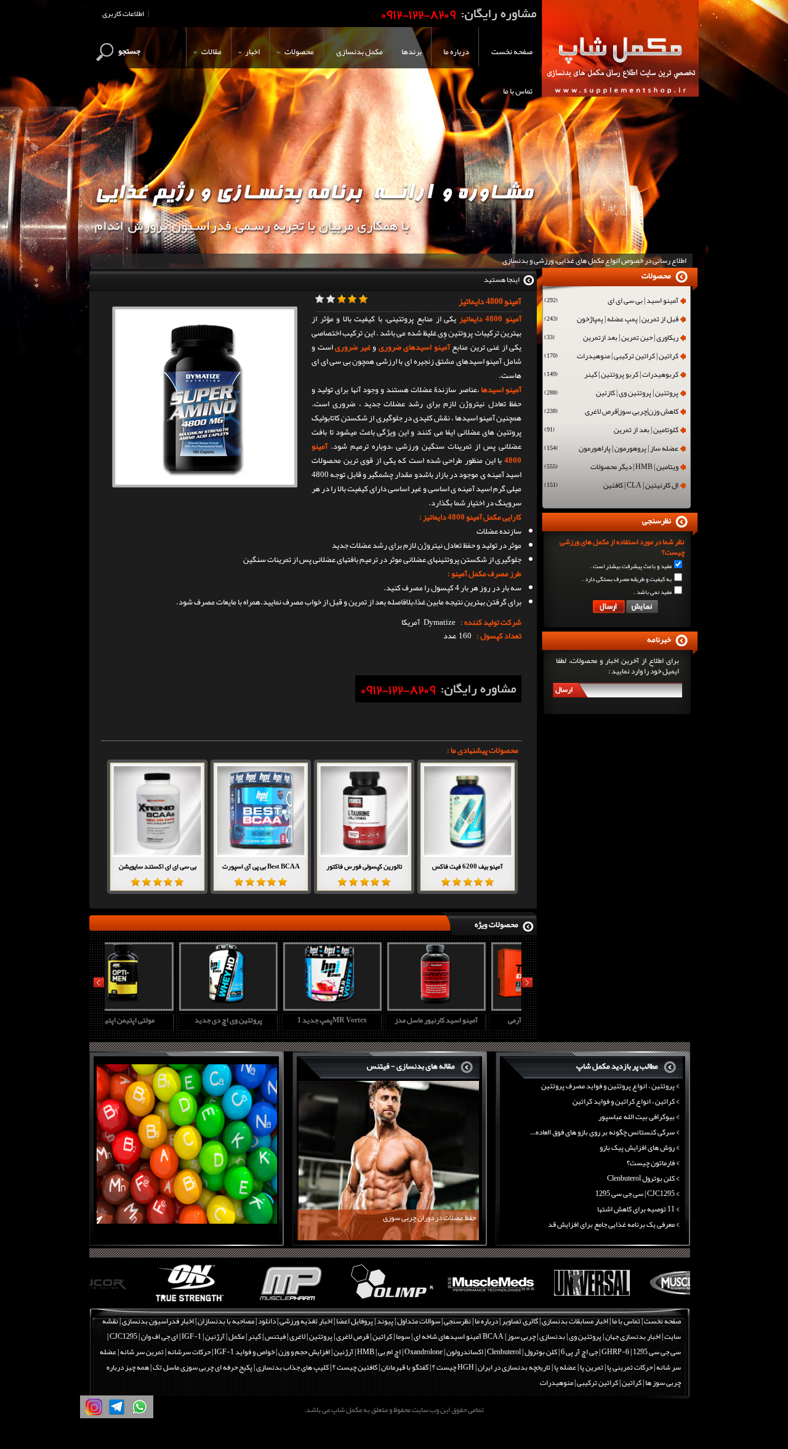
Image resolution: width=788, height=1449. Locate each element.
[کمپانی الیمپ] (340, 1302)
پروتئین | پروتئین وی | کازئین (611, 394)
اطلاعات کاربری (123, 13)
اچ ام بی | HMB (379, 1351)
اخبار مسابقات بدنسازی (575, 1321)
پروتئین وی (585, 1336)
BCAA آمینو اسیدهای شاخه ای (459, 1336)
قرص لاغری (352, 1336)
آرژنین (215, 1336)
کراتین (382, 1336)
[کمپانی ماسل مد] (440, 1302)
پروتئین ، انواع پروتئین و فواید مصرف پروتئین (608, 1085)
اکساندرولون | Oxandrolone (443, 1351)
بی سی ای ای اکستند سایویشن (157, 866)
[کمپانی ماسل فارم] (240, 1302)
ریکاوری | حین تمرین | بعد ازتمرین (611, 338)
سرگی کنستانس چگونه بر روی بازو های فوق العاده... (602, 1132)
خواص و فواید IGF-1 (244, 1351)
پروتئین (320, 1336)
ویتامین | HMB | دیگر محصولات (611, 468)
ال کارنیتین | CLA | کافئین (611, 486)
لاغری (297, 1336)
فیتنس (275, 1336)
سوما (403, 1336)
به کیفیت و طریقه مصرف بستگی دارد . (627, 579)
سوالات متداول (418, 1321)
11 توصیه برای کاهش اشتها (636, 1209)
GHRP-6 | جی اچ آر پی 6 (594, 1351)
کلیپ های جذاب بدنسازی (292, 1367)
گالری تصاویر (520, 1321)
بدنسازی (552, 1336)
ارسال (564, 689)
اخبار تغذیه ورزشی (305, 1321)
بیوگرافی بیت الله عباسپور (636, 1116)
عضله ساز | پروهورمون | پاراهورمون (611, 449)
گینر (254, 1336)
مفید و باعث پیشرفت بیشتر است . (631, 566)
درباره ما (486, 1321)
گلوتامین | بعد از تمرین (611, 431)
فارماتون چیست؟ (651, 1162)
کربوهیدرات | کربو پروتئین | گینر (611, 375)
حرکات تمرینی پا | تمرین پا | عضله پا (603, 1367)
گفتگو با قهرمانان (404, 1367)
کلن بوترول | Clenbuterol (522, 1351)
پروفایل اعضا (354, 1321)
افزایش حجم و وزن (304, 1351)
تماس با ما (626, 1321)
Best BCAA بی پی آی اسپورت (261, 866)
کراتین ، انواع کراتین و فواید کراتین (624, 1101)
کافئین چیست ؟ (354, 1367)
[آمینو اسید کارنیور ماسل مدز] (363, 1006)
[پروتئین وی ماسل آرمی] (467, 1006)
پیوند (385, 1321)
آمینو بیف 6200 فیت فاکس (467, 866)
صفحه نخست (662, 1321)
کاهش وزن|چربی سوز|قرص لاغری (611, 412)
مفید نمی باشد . (652, 592)
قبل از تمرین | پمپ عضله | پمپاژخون (611, 320)
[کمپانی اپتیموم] (139, 1302)
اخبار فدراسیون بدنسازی (158, 1321)
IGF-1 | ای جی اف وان (171, 1336)
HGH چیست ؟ (453, 1367)
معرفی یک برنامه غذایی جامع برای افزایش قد (611, 1224)
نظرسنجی (457, 1321)
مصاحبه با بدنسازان (226, 1321)
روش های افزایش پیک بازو (637, 1147)
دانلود (267, 1321)
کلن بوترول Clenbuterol (641, 1178)
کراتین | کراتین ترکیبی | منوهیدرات (611, 357)
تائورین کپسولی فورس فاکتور (364, 866)
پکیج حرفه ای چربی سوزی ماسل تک (202, 1367)
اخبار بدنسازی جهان (633, 1336)
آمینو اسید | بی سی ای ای (611, 301)
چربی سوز (521, 1336)
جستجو (129, 51)
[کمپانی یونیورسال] (541, 1302)
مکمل (236, 1336)
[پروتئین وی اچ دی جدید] (155, 1006)
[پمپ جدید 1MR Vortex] (259, 1006)
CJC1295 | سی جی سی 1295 (635, 1193)
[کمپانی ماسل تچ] (641, 1302)
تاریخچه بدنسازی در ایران (514, 1367)
